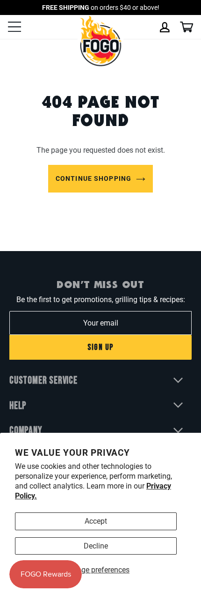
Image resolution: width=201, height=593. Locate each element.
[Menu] (14, 28)
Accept (96, 521)
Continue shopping (93, 178)
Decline (96, 545)
